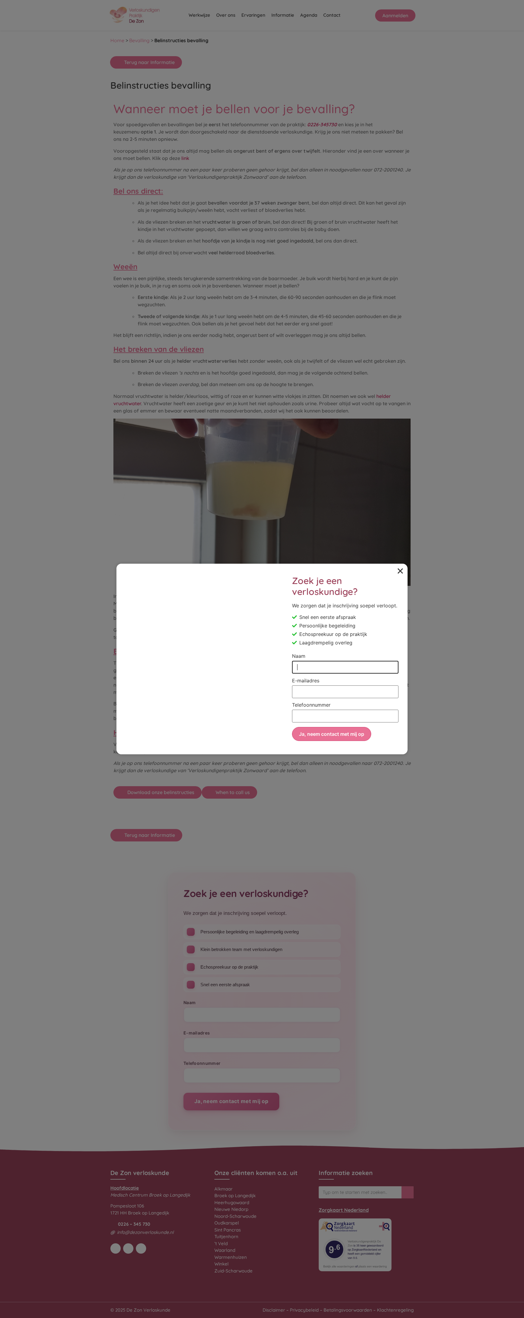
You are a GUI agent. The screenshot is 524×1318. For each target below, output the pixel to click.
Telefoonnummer (311, 705)
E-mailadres (305, 681)
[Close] (400, 571)
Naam (298, 656)
